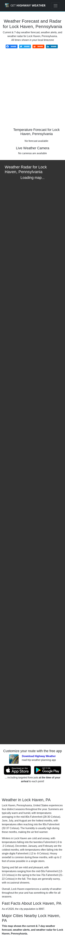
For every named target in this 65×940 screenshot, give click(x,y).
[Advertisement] (32, 90)
